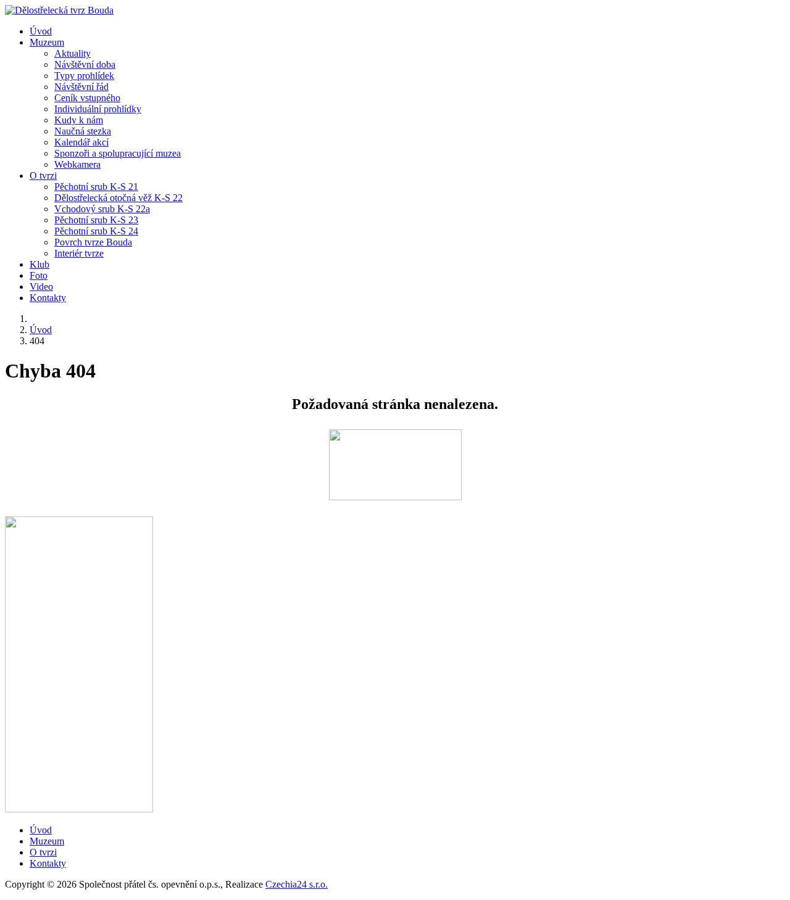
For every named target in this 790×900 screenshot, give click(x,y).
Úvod (41, 31)
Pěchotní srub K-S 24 (96, 231)
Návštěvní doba (84, 64)
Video (41, 286)
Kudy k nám (78, 120)
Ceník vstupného (87, 98)
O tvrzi (43, 175)
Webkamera (77, 164)
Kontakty (48, 297)
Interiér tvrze (79, 253)
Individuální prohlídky (97, 109)
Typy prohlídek (84, 75)
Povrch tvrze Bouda (93, 242)
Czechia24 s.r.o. (296, 884)
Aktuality (72, 53)
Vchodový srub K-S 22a (102, 209)
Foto (39, 275)
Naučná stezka (82, 131)
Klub (39, 264)
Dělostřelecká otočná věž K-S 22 (118, 197)
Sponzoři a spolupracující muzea (117, 153)
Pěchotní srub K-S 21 (96, 186)
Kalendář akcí (81, 142)
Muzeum (47, 42)
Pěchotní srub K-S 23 (96, 220)
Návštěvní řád (81, 86)
